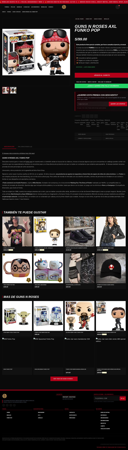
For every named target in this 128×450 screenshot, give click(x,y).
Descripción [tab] (9, 146)
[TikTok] (7, 405)
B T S (39, 415)
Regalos (9, 415)
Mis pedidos (104, 415)
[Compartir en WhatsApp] (92, 116)
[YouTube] (14, 405)
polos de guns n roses (118, 126)
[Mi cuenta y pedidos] (122, 7)
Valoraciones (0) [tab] (25, 146)
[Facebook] (10, 405)
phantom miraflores (113, 123)
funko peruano (93, 123)
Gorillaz (40, 417)
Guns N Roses (100, 120)
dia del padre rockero (88, 124)
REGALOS (107, 120)
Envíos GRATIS (72, 415)
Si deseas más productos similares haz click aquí (18, 153)
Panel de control (105, 412)
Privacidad (72, 417)
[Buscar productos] (113, 7)
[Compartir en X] (87, 116)
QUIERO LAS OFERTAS (118, 104)
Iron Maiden (41, 412)
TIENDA (9, 11)
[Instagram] (3, 405)
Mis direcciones (105, 420)
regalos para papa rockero (123, 125)
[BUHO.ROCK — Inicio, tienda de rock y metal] (64, 7)
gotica (102, 122)
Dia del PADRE (85, 120)
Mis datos (103, 423)
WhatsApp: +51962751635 (69, 396)
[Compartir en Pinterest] (96, 116)
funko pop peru (98, 124)
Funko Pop (92, 120)
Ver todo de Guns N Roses (63, 378)
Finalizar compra (105, 428)
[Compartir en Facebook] (83, 116)
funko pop (29, 161)
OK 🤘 (122, 398)
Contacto (72, 412)
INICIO (4, 11)
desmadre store (82, 123)
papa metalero (107, 123)
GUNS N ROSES (17, 11)
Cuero (8, 412)
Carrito (103, 426)
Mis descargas (104, 417)
